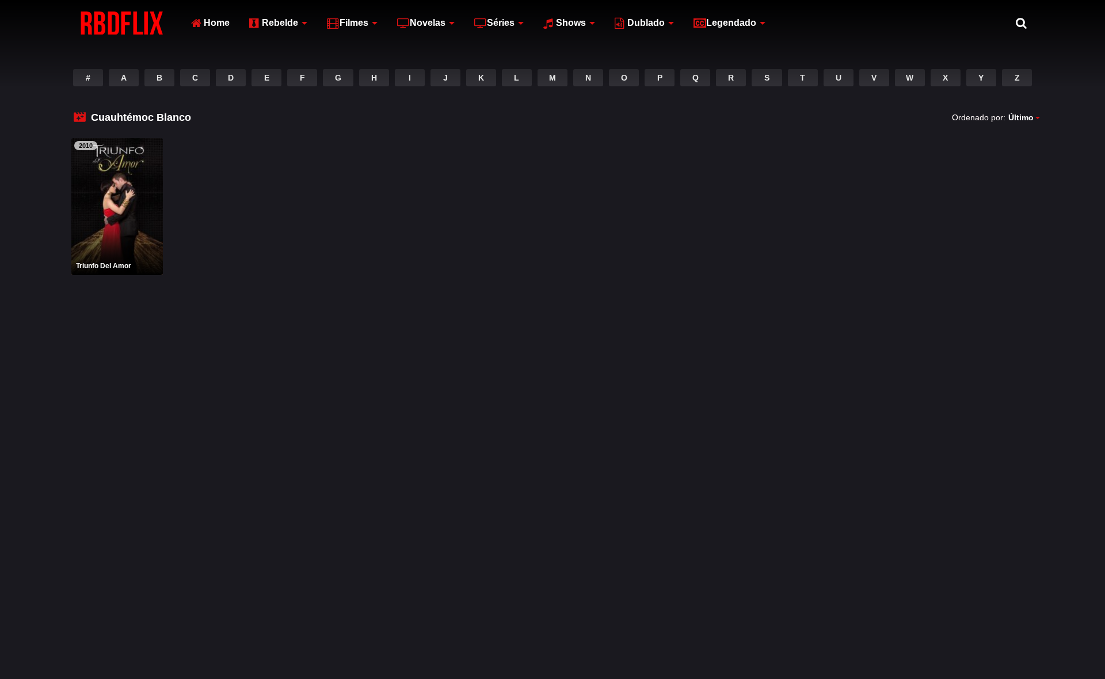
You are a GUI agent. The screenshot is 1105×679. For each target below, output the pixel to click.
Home (217, 23)
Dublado (646, 23)
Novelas (427, 23)
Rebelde (280, 23)
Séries (501, 23)
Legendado (731, 23)
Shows (571, 23)
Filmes (354, 23)
